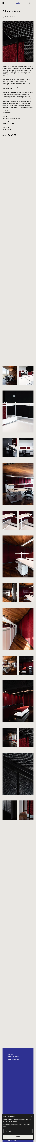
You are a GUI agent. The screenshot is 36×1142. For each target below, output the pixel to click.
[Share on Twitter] (11, 135)
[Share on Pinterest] (15, 135)
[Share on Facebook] (8, 135)
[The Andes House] (18, 2)
